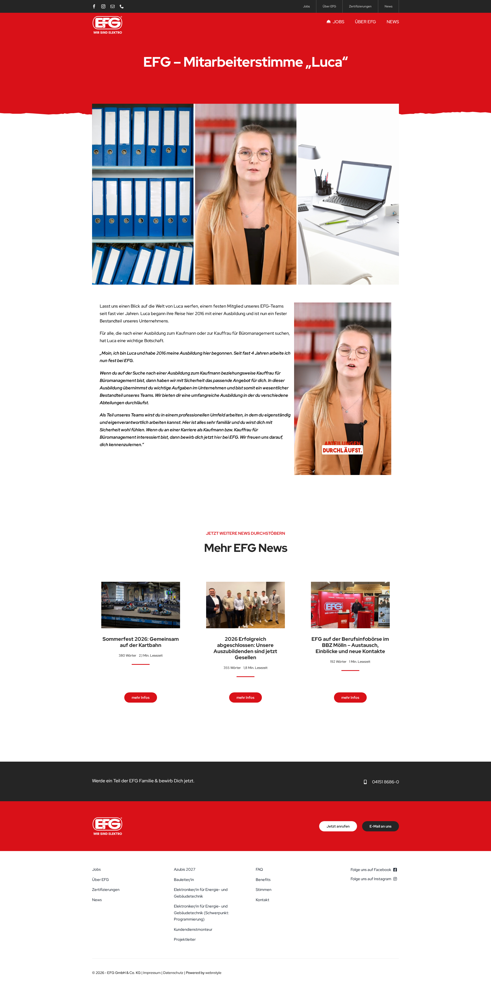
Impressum (152, 972)
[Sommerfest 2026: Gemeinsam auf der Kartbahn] (140, 585)
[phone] (122, 6)
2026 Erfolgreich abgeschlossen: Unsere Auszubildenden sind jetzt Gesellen (245, 648)
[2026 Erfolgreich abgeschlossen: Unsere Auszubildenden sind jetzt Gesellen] (245, 585)
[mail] (112, 6)
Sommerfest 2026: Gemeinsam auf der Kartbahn (141, 642)
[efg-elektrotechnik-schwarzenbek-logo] (107, 17)
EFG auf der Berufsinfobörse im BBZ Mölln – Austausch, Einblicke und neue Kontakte (350, 645)
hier (218, 437)
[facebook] (94, 6)
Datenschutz (173, 972)
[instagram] (103, 6)
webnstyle (213, 972)
